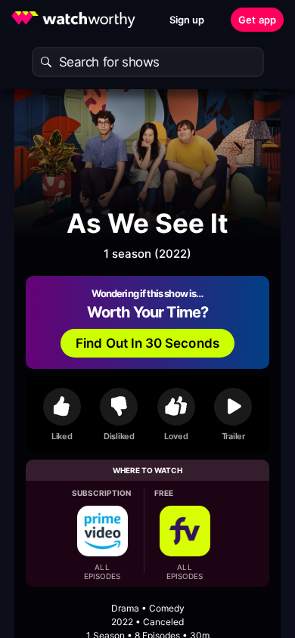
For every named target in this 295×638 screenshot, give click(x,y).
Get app (257, 20)
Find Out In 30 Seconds (147, 343)
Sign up (187, 20)
